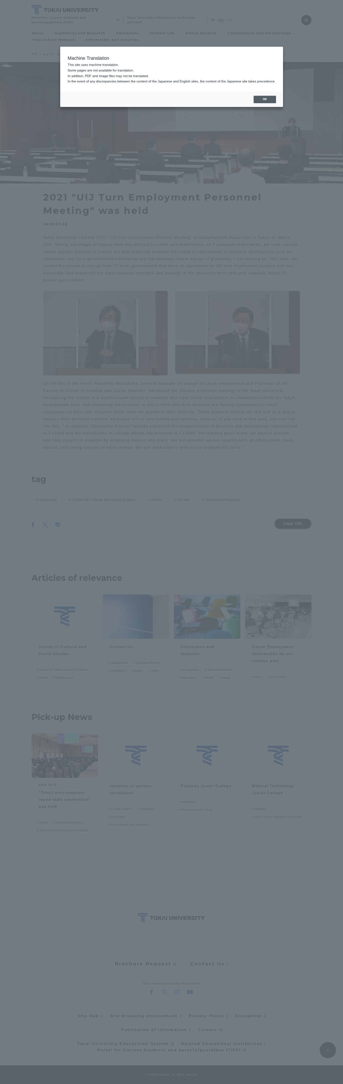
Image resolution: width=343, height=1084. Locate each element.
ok (265, 99)
